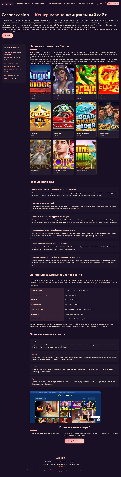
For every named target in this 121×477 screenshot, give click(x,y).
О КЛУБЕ (67, 4)
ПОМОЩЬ (20, 4)
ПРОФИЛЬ (102, 3)
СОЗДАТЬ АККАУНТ (74, 441)
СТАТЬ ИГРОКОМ (113, 3)
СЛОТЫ (42, 4)
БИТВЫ (91, 4)
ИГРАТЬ (7, 35)
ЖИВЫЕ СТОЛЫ (83, 4)
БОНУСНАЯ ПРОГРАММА (54, 4)
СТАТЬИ (73, 4)
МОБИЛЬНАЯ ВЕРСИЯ (32, 4)
